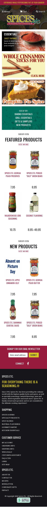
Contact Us (7, 478)
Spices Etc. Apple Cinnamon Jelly (13, 282)
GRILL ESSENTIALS (23, 117)
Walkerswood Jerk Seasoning (13, 217)
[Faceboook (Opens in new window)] (29, 363)
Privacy (5, 490)
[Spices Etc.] (23, 20)
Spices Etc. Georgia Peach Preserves (13, 175)
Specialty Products (11, 418)
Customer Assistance (11, 455)
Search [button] (41, 11)
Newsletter (7, 484)
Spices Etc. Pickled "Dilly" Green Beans (34, 175)
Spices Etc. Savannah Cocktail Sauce (12, 324)
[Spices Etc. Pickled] (34, 160)
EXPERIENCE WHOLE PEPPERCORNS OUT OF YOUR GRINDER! (24, 2)
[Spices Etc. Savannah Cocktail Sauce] (13, 309)
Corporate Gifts (9, 487)
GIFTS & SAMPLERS (23, 121)
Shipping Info (8, 449)
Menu (7, 11)
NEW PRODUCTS (23, 125)
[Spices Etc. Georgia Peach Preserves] (13, 160)
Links (4, 461)
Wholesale (7, 452)
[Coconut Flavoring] (34, 202)
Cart (24, 11)
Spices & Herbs (8, 415)
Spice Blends (7, 421)
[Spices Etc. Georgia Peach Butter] (34, 267)
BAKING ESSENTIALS (23, 114)
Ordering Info (8, 446)
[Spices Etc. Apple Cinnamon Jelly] (13, 267)
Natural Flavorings (11, 424)
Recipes (5, 481)
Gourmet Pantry (9, 427)
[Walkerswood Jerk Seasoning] (13, 202)
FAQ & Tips (6, 458)
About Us (6, 474)
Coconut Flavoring (34, 215)
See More (23, 144)
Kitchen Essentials (10, 430)
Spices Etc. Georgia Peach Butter (34, 282)
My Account (7, 442)
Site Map (6, 464)
